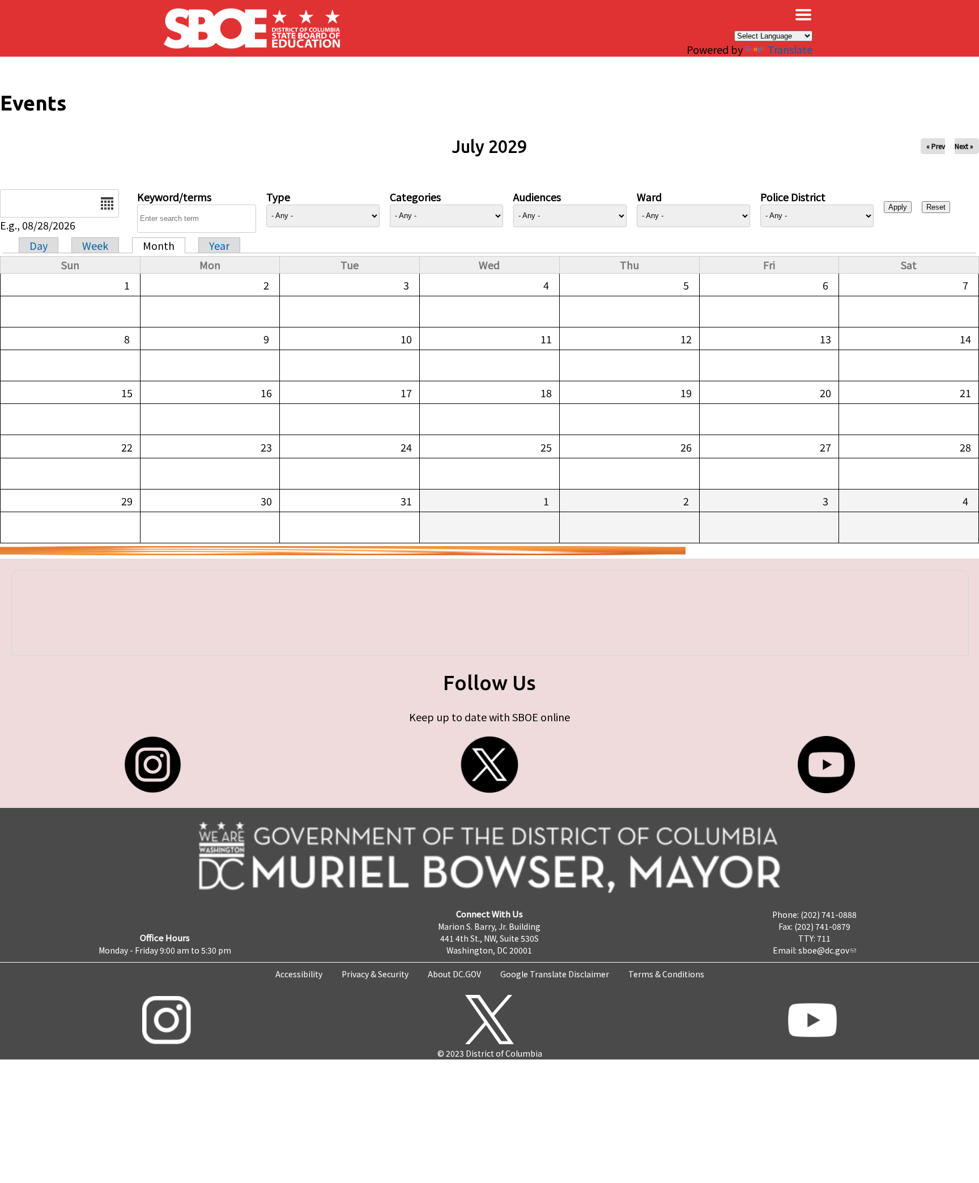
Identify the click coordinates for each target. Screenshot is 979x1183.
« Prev (935, 146)
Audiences (537, 196)
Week (95, 245)
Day (38, 245)
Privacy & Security (375, 974)
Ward (649, 196)
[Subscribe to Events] (343, 550)
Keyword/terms (174, 196)
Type (278, 196)
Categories (415, 196)
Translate (790, 49)
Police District (792, 196)
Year (219, 245)
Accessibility (298, 974)
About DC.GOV (454, 974)
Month (158, 245)
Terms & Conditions (666, 974)
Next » (964, 146)
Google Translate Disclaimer (554, 974)
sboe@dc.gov (823, 950)
